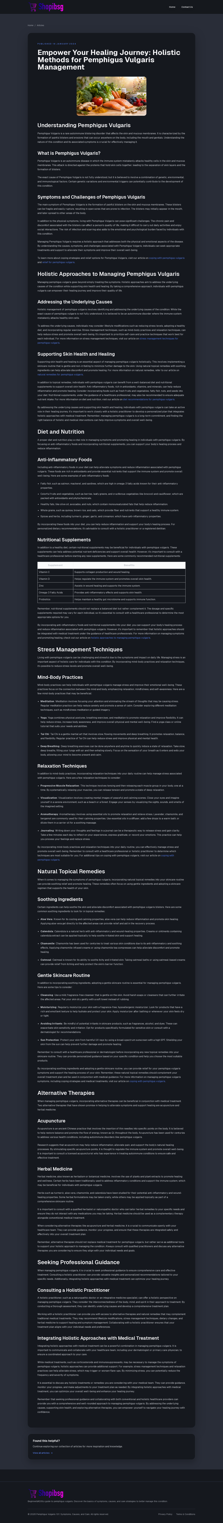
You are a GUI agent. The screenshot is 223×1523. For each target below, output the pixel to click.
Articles (40, 25)
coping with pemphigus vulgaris (167, 258)
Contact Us (187, 7)
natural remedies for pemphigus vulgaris (60, 374)
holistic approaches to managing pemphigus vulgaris (120, 637)
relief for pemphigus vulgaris (58, 262)
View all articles (43, 1453)
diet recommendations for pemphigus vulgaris (149, 399)
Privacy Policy (165, 1514)
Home (172, 7)
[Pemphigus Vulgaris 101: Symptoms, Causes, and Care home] (46, 7)
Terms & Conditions (185, 1514)
